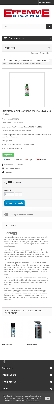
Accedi (48, 2)
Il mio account (9, 381)
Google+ (30, 160)
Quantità (7, 190)
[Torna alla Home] (4, 60)
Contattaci (34, 53)
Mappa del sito (45, 53)
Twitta (7, 160)
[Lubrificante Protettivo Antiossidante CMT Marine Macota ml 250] (13, 330)
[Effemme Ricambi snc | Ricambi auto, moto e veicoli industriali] (27, 12)
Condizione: (6, 123)
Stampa (9, 172)
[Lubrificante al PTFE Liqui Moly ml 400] (38, 330)
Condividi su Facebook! (13, 165)
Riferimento (6, 119)
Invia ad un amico (13, 168)
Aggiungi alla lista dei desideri (21, 215)
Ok (47, 398)
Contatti (42, 2)
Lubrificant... (7, 344)
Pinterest (42, 160)
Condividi (18, 160)
